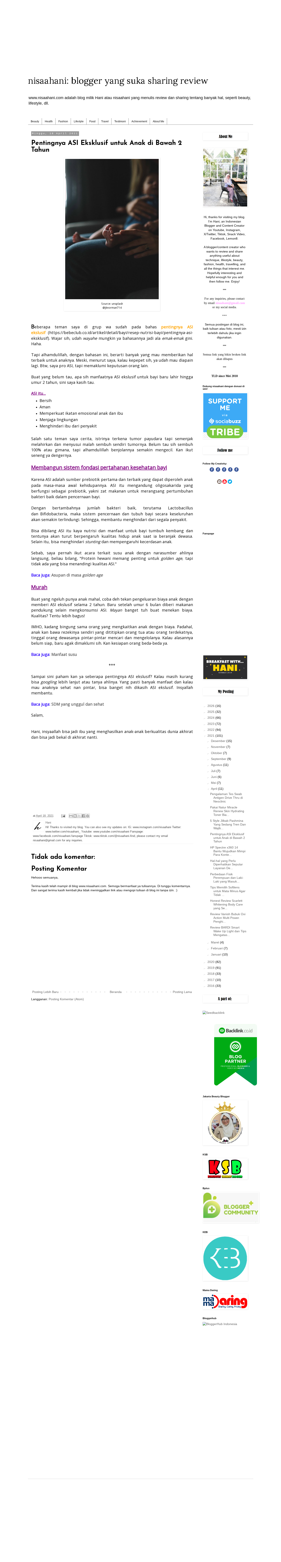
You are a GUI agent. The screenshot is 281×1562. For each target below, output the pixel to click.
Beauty (35, 121)
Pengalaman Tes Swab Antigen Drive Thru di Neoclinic (226, 797)
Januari (216, 954)
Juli (213, 771)
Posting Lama (182, 992)
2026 (211, 706)
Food (92, 121)
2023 (211, 724)
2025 (211, 711)
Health (49, 121)
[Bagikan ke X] (79, 816)
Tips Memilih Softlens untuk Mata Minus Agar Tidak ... (227, 891)
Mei (214, 783)
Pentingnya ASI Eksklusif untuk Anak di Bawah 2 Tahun (227, 837)
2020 (211, 962)
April (214, 788)
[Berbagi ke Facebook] (83, 816)
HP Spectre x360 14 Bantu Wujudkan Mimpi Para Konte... (227, 851)
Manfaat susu (64, 654)
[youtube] (224, 482)
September (219, 759)
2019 (211, 968)
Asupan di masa (77, 575)
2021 (211, 735)
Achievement (139, 121)
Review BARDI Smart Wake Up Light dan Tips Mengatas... (228, 931)
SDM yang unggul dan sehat (77, 704)
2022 (211, 729)
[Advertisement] (140, 30)
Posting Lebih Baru (45, 992)
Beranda (116, 992)
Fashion (63, 121)
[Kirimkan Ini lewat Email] (71, 816)
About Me (158, 121)
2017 (211, 980)
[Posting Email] (63, 815)
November (218, 747)
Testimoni (120, 121)
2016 (211, 985)
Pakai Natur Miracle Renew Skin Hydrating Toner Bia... (227, 811)
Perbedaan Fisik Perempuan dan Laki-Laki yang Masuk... (226, 877)
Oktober (217, 753)
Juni (214, 777)
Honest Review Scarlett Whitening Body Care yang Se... (226, 904)
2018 (211, 973)
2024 (211, 717)
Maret (215, 942)
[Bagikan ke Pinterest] (87, 816)
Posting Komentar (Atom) (66, 999)
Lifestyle (79, 121)
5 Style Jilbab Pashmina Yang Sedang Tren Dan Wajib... (228, 824)
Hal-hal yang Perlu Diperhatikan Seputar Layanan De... (226, 864)
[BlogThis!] (75, 816)
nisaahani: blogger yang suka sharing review (118, 80)
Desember (218, 741)
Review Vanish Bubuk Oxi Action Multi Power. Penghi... (227, 917)
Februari (217, 948)
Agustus (217, 765)
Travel (105, 121)
